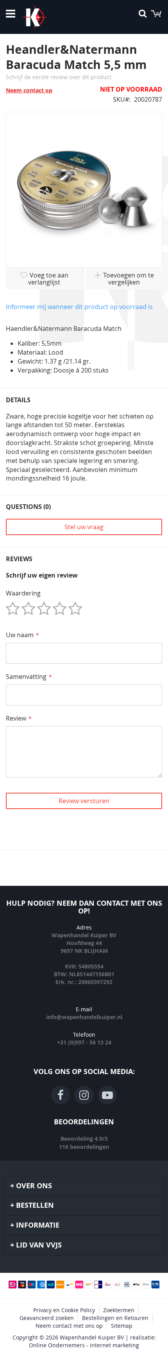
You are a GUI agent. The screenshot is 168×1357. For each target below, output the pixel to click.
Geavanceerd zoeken (47, 1318)
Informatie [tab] (37, 1225)
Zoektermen (118, 1310)
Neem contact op (29, 90)
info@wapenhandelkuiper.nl (84, 1017)
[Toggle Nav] (10, 13)
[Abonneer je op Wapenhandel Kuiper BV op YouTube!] (107, 1095)
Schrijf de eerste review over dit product (58, 77)
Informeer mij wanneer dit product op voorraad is (79, 306)
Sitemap (121, 1325)
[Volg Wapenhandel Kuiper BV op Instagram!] (84, 1095)
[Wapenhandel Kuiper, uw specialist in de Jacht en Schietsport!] (46, 17)
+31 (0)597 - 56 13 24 (84, 1042)
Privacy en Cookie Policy (64, 1310)
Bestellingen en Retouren (115, 1318)
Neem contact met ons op (69, 1325)
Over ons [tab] (34, 1186)
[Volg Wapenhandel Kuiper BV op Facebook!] (60, 1095)
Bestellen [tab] (35, 1205)
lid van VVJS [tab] (39, 1245)
